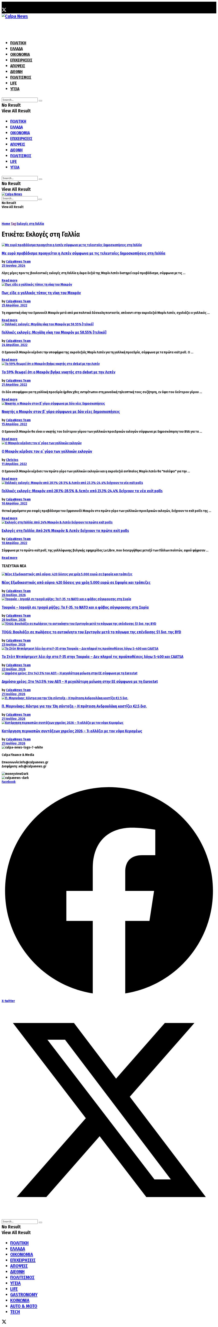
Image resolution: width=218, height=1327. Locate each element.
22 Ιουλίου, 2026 (14, 669)
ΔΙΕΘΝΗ (16, 71)
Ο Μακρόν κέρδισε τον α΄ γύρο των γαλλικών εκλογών (47, 451)
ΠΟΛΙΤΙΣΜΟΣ (20, 77)
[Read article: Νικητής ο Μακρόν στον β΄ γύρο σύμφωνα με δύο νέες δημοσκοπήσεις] (109, 403)
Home (6, 224)
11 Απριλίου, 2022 (14, 464)
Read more (9, 280)
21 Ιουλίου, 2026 (13, 694)
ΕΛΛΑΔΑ (16, 48)
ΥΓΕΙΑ (14, 88)
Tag (13, 224)
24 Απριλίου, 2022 (14, 345)
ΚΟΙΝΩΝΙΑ (19, 1300)
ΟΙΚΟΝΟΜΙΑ (20, 54)
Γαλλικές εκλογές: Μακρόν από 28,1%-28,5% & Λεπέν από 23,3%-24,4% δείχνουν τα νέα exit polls (82, 491)
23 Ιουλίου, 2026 (14, 644)
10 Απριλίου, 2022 (14, 503)
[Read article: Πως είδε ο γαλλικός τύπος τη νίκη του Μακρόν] (109, 284)
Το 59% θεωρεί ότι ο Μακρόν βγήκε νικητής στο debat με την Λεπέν (58, 372)
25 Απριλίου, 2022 (14, 305)
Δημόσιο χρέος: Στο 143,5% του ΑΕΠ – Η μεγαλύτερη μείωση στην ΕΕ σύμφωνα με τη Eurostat (80, 681)
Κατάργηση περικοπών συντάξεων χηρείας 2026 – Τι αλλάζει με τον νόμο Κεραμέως (72, 731)
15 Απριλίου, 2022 (14, 424)
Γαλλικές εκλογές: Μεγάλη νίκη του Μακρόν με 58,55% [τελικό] (54, 332)
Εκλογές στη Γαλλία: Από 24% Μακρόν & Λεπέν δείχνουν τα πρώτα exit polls (65, 530)
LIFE (13, 83)
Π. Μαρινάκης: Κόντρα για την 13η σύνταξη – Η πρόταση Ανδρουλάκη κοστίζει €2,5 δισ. (74, 706)
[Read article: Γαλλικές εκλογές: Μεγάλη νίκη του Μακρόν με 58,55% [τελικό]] (109, 324)
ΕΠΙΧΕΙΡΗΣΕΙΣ (21, 60)
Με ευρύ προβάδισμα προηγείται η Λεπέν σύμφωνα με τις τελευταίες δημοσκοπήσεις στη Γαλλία (83, 253)
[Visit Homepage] (15, 16)
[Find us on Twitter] (4, 10)
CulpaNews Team (18, 261)
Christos (12, 460)
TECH (15, 1312)
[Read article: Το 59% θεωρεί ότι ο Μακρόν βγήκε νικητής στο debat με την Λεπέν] (109, 364)
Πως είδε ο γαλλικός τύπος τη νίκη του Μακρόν (41, 293)
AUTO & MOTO (23, 1306)
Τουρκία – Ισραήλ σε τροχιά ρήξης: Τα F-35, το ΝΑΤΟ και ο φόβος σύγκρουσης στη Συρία (75, 607)
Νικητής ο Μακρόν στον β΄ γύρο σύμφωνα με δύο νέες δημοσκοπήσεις (61, 411)
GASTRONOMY (23, 1294)
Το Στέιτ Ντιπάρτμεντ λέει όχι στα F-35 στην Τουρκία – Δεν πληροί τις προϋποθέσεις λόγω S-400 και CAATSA (92, 656)
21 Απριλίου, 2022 (14, 385)
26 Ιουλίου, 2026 (14, 595)
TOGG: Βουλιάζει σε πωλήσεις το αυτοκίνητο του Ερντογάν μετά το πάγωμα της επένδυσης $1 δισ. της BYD (91, 632)
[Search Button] (40, 100)
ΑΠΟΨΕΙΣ (17, 66)
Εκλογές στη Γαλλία (30, 224)
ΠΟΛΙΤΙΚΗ (18, 43)
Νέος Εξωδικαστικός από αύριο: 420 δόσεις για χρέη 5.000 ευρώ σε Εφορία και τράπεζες (76, 582)
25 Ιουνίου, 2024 (13, 266)
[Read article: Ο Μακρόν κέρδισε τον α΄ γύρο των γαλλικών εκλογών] (109, 443)
